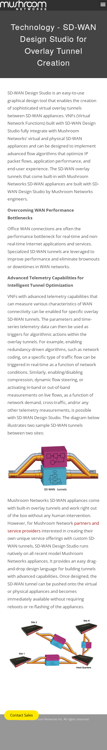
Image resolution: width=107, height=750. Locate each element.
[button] (103, 4)
